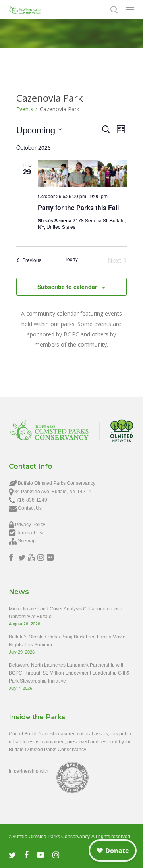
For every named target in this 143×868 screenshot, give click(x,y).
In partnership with (28, 771)
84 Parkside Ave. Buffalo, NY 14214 (52, 491)
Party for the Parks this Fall (78, 207)
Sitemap (27, 541)
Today (71, 259)
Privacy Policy (30, 524)
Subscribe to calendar (67, 287)
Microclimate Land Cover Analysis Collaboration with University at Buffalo (65, 612)
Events (24, 109)
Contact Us (30, 508)
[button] (130, 10)
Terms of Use (31, 533)
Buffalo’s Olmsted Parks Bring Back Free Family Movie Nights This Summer (67, 641)
